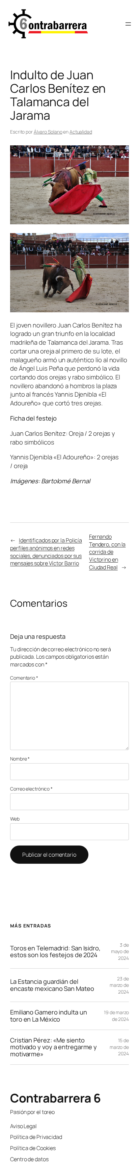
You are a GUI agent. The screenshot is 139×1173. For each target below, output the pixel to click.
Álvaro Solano (48, 131)
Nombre (20, 758)
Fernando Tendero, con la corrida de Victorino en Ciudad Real (107, 552)
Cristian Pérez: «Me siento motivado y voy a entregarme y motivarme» (53, 1047)
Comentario (24, 678)
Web (15, 819)
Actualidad (81, 131)
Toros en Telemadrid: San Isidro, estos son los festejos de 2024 (55, 952)
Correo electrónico (31, 788)
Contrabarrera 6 (55, 1098)
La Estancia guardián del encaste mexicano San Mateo (52, 985)
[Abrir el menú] (128, 24)
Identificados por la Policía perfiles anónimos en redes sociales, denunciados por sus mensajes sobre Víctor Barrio (46, 552)
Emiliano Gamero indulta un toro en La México (48, 1016)
